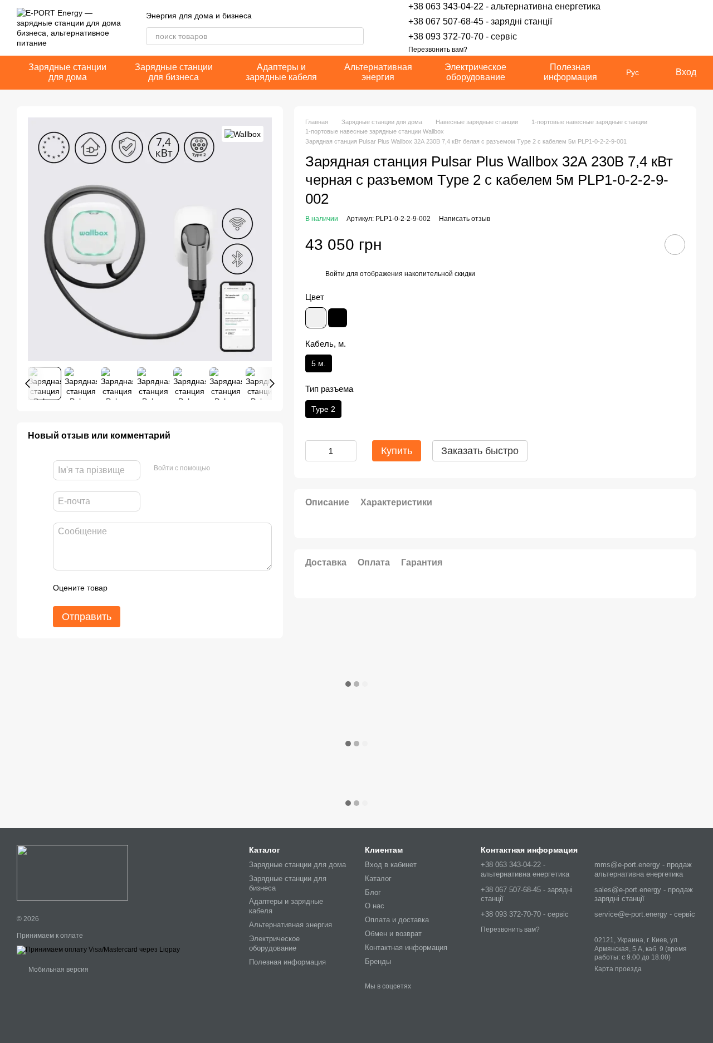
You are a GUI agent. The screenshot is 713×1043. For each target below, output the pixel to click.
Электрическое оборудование (475, 72)
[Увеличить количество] (348, 451)
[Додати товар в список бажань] (675, 245)
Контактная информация (406, 947)
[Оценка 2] (144, 588)
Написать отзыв (464, 219)
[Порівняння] (658, 28)
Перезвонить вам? (437, 49)
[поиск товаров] (355, 36)
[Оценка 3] (161, 588)
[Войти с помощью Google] (240, 468)
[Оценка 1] (126, 588)
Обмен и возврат (393, 933)
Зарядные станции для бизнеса (174, 72)
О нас (374, 906)
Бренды (378, 961)
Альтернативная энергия (378, 72)
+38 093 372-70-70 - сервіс (462, 36)
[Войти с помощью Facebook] (222, 468)
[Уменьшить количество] (313, 451)
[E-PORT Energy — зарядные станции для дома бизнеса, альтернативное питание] (72, 872)
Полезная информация (570, 72)
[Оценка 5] (197, 588)
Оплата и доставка (397, 920)
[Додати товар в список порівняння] (643, 245)
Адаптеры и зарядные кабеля (281, 72)
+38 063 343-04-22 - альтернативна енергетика (504, 6)
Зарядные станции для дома (67, 72)
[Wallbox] (242, 134)
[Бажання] (629, 28)
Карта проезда (618, 969)
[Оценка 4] (179, 588)
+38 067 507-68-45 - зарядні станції (480, 21)
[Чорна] (337, 317)
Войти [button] (335, 274)
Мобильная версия (58, 969)
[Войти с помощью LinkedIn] (258, 468)
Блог (373, 892)
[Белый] (315, 317)
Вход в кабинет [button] (391, 864)
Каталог (378, 878)
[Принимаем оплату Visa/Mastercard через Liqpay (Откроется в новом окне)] (98, 949)
